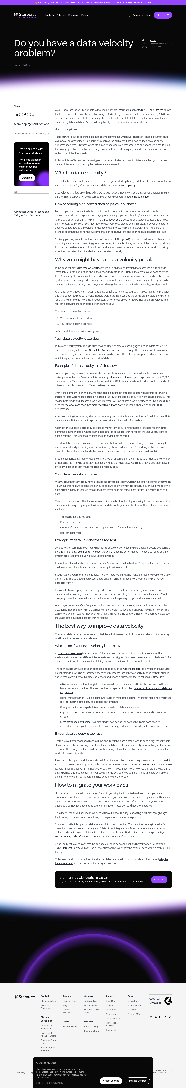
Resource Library (70, 1001)
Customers (111, 1010)
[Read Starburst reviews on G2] (150, 1008)
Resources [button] (73, 15)
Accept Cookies (111, 1080)
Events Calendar (70, 1026)
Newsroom (111, 1014)
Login (148, 15)
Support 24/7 (134, 1014)
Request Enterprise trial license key (31, 133)
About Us (110, 1001)
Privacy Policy (19, 1073)
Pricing (84, 15)
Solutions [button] (61, 15)
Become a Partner (92, 1031)
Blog (65, 1005)
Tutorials (132, 1010)
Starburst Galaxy (48, 1001)
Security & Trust (113, 1018)
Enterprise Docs (135, 1005)
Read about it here (142, 3)
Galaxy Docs (133, 1001)
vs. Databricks (90, 1005)
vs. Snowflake (90, 1001)
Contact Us (138, 15)
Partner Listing (91, 1026)
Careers (109, 1005)
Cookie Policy (42, 1078)
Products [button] (49, 15)
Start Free (161, 15)
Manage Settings (137, 1080)
